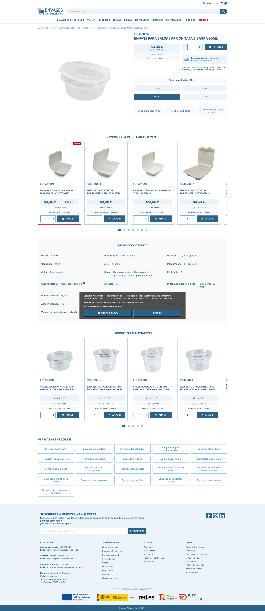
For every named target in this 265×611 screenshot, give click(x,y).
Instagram (217, 515)
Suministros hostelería (209, 458)
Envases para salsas (56, 468)
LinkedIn (223, 515)
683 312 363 (66, 547)
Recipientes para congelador (94, 469)
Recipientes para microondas (170, 449)
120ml (204, 96)
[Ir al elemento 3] (128, 230)
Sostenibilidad (108, 559)
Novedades (107, 566)
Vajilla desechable (171, 458)
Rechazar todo (108, 313)
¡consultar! (212, 112)
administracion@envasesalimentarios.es (65, 567)
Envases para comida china (171, 480)
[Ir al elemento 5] (137, 230)
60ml (204, 88)
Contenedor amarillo (73, 283)
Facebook (210, 515)
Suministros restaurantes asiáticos (56, 491)
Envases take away (56, 449)
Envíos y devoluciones (195, 547)
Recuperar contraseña (154, 558)
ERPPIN (54, 255)
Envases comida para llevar (56, 480)
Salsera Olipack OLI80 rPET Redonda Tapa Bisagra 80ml (197, 388)
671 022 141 (63, 555)
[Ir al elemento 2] (124, 230)
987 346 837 (62, 564)
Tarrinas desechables (132, 468)
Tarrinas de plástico (94, 458)
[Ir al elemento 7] (146, 230)
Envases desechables (132, 449)
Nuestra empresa (110, 547)
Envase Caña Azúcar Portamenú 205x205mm (195, 192)
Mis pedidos (149, 561)
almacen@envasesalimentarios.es (62, 558)
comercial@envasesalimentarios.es (62, 550)
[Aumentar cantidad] (199, 47)
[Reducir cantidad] (185, 47)
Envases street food (209, 449)
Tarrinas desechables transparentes (209, 469)
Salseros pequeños (132, 480)
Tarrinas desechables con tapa (170, 469)
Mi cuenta (148, 554)
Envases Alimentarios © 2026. (132, 608)
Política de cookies (92, 306)
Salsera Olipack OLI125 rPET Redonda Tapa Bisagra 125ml (151, 388)
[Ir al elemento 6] (142, 230)
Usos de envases (132, 458)
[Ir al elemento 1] (119, 230)
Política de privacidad (195, 565)
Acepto (157, 313)
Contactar (148, 547)
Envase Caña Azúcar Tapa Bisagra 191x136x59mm (57, 192)
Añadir (216, 47)
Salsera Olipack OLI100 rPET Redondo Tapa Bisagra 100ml (105, 388)
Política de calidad (110, 555)
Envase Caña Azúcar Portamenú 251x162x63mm (103, 192)
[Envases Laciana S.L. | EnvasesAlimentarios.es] (50, 11)
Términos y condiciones (196, 554)
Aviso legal (190, 550)
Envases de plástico (94, 449)
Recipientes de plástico (56, 458)
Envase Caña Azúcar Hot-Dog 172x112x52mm (152, 192)
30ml (156, 88)
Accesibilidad (192, 572)
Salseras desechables (209, 480)
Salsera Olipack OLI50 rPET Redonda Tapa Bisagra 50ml (58, 388)
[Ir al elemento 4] (133, 230)
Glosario (105, 562)
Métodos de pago (194, 558)
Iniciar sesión (210, 3)
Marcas (105, 574)
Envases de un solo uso (94, 480)
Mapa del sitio (108, 570)
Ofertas (203, 20)
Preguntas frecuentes (112, 551)
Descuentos (191, 561)
